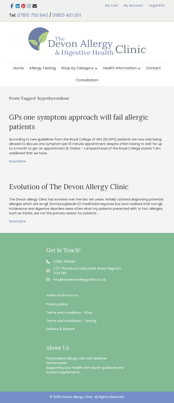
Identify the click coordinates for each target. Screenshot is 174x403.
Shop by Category (77, 68)
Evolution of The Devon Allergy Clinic (68, 186)
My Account (133, 5)
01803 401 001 (66, 15)
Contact (153, 68)
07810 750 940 (32, 15)
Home (18, 68)
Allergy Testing (42, 68)
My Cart (111, 5)
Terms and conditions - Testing (71, 321)
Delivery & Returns (60, 329)
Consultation (87, 80)
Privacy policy (57, 304)
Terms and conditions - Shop (69, 312)
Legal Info (157, 5)
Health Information (120, 68)
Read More (17, 161)
